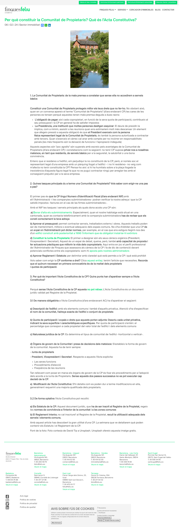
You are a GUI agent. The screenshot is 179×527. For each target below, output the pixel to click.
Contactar (168, 10)
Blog (158, 10)
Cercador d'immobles (141, 10)
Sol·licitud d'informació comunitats (140, 2)
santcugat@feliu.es (155, 462)
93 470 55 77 (69, 485)
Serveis (122, 10)
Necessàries (102, 508)
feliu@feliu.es (39, 464)
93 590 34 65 (155, 460)
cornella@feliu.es (41, 482)
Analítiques (102, 512)
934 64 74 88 (12, 480)
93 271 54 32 (98, 480)
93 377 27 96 (41, 480)
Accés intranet (10, 457)
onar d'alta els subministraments (53, 212)
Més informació (56, 522)
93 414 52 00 (69, 460)
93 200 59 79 (41, 462)
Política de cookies (28, 499)
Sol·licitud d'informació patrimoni (112, 2)
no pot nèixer (94, 289)
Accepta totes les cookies (112, 520)
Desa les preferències (104, 518)
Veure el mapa (40, 466)
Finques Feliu (107, 10)
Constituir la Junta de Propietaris (51, 238)
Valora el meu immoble (88, 2)
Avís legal (24, 496)
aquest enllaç (94, 260)
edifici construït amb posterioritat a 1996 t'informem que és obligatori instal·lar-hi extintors (86, 233)
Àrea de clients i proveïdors (166, 2)
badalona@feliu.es (13, 482)
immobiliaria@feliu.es (99, 462)
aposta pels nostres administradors (109, 251)
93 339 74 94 (126, 462)
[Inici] (17, 10)
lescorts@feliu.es (127, 464)
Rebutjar (100, 520)
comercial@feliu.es (70, 462)
